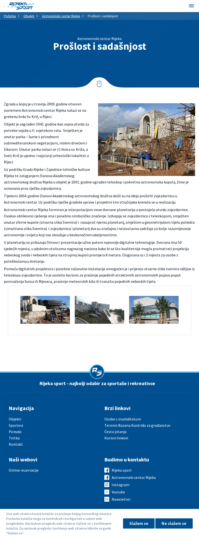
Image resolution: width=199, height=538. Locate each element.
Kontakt (16, 444)
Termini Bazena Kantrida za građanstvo (137, 425)
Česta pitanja (115, 431)
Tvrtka (14, 437)
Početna (10, 16)
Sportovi (16, 425)
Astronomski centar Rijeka (61, 16)
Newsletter (121, 499)
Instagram (120, 484)
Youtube (118, 492)
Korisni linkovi (116, 437)
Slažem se (138, 523)
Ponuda (15, 431)
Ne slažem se (174, 523)
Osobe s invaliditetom (122, 419)
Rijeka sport (122, 470)
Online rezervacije (24, 470)
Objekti (29, 16)
